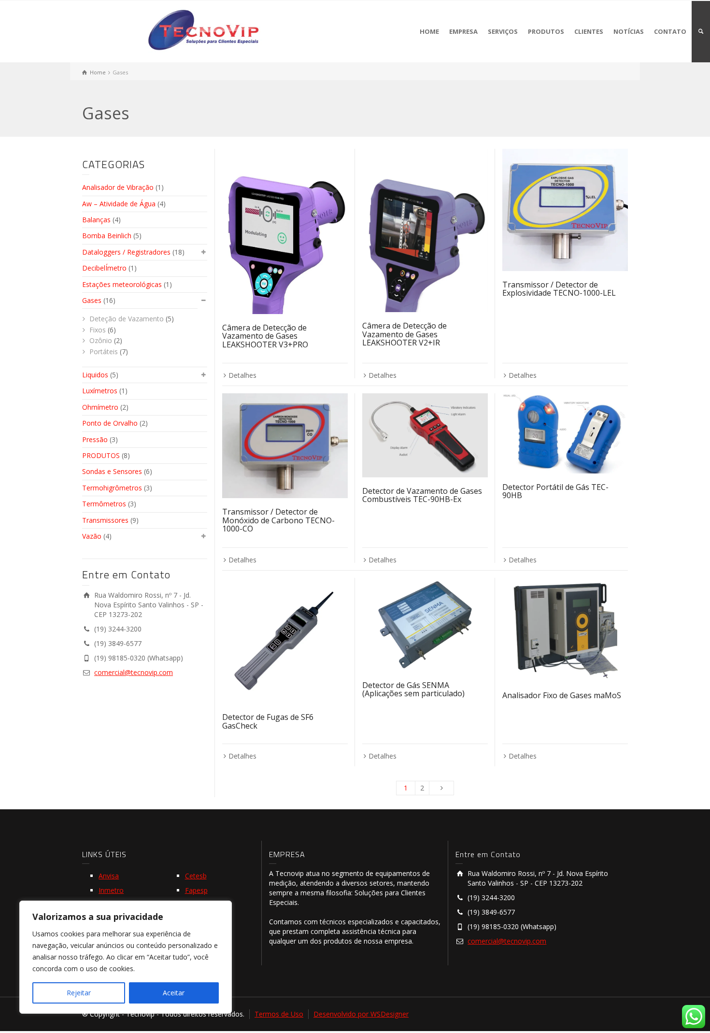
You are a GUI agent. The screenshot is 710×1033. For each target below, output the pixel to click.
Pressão (95, 439)
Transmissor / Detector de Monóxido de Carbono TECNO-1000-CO (278, 520)
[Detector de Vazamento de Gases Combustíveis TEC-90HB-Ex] (425, 435)
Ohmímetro (100, 407)
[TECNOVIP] (203, 28)
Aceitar (174, 992)
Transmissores (105, 520)
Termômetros (104, 503)
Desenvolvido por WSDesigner (361, 1014)
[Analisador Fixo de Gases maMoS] (565, 630)
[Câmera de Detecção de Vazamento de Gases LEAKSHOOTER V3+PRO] (285, 231)
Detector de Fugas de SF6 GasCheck (267, 721)
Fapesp (196, 890)
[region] (125, 957)
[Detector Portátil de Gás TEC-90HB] (565, 433)
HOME (429, 31)
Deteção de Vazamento (126, 318)
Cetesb (196, 875)
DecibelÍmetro (104, 268)
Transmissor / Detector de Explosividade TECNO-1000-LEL (559, 289)
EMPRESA (463, 31)
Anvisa (109, 875)
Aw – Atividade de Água (119, 203)
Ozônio (100, 340)
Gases (91, 300)
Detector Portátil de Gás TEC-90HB (555, 491)
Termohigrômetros (112, 487)
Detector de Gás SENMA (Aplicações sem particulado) (413, 689)
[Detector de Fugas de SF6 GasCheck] (285, 640)
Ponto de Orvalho (110, 423)
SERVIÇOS (503, 31)
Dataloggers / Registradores (126, 252)
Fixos (97, 329)
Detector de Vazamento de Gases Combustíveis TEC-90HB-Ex (422, 495)
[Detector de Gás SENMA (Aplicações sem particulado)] (425, 625)
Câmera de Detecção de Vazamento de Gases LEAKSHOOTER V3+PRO (265, 336)
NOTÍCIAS (628, 31)
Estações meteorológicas (122, 284)
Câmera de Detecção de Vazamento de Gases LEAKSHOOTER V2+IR (404, 334)
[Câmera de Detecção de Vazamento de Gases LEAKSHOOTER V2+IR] (425, 230)
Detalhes (242, 375)
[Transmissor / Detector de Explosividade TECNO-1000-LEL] (565, 210)
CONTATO (670, 31)
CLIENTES (588, 31)
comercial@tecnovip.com (133, 672)
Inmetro (111, 890)
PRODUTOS (546, 31)
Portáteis (103, 351)
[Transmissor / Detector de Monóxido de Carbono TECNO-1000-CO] (285, 445)
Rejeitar (79, 992)
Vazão (91, 536)
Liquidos (95, 374)
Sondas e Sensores (112, 471)
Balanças (96, 219)
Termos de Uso (279, 1014)
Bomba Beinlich (106, 235)
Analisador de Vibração (118, 187)
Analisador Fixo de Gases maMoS (561, 695)
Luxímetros (99, 390)
